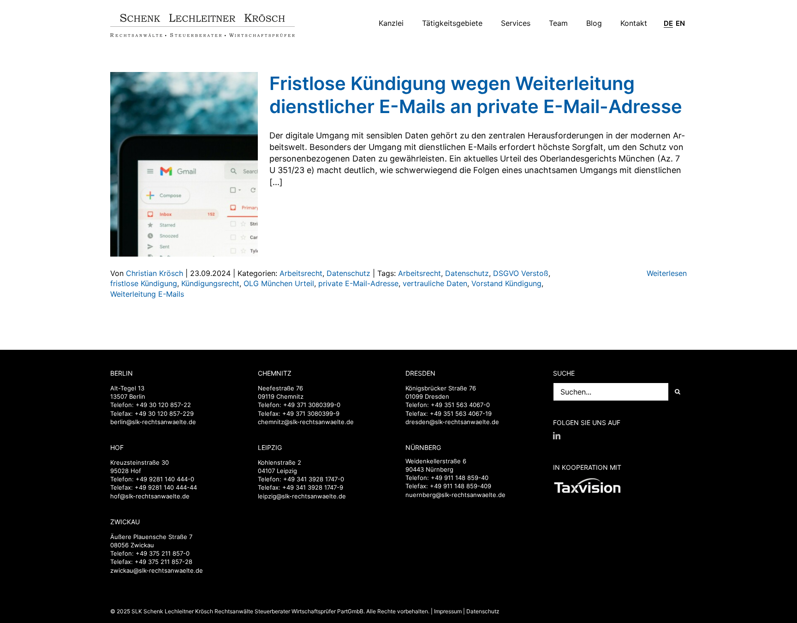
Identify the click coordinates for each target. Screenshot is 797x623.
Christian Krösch (154, 273)
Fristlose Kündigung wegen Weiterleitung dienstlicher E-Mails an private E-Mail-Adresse (475, 95)
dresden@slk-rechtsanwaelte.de (452, 421)
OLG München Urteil (279, 283)
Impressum (448, 611)
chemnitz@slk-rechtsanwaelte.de (306, 421)
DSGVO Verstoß (520, 273)
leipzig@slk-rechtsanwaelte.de (302, 496)
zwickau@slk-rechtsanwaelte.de (156, 570)
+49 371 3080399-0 (311, 404)
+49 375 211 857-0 (163, 553)
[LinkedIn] (556, 435)
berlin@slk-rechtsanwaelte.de (153, 421)
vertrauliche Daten (435, 283)
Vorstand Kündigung (506, 283)
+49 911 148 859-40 (459, 477)
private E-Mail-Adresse (358, 283)
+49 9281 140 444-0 (165, 479)
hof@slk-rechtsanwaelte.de (150, 496)
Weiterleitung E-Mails (147, 294)
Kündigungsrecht (210, 283)
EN (680, 23)
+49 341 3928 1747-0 (313, 479)
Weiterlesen (667, 273)
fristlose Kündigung (143, 283)
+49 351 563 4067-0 (460, 404)
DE (668, 23)
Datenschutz (348, 273)
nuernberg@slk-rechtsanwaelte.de (455, 494)
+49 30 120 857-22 (163, 404)
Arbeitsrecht (301, 273)
